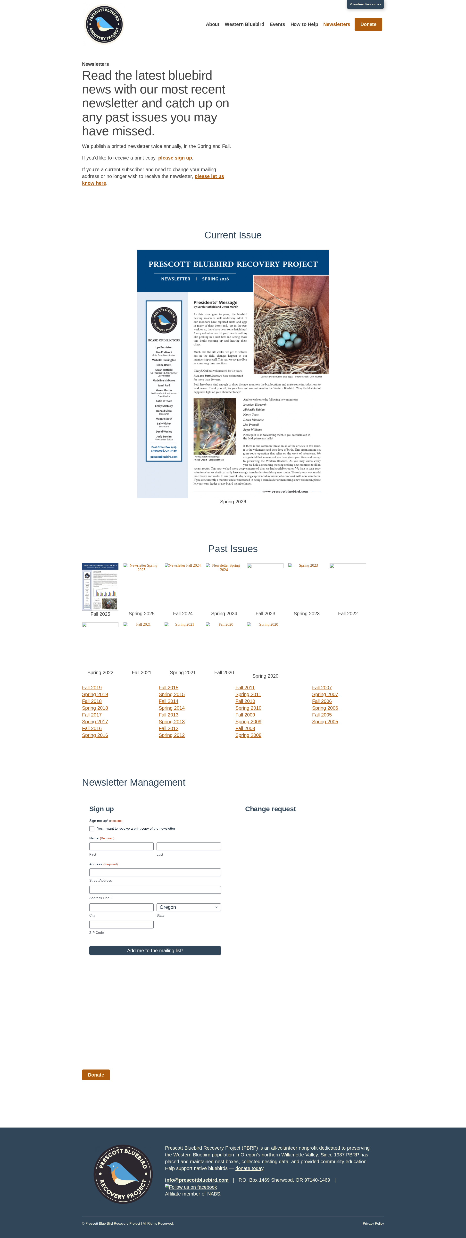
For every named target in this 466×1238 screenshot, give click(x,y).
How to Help (304, 24)
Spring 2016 (95, 735)
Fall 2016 (92, 728)
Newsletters (336, 24)
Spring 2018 (95, 708)
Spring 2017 (95, 721)
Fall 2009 (245, 714)
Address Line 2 (100, 898)
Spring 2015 (172, 694)
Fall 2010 (245, 701)
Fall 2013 (168, 714)
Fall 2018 (92, 701)
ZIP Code (96, 933)
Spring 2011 (248, 694)
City (92, 915)
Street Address (100, 880)
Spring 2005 (325, 721)
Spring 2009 (248, 721)
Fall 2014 (168, 701)
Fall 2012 (168, 728)
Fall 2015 (168, 687)
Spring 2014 (172, 708)
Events (277, 24)
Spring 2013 (172, 721)
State (161, 915)
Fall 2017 (92, 714)
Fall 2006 (322, 701)
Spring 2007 (325, 694)
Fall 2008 (245, 728)
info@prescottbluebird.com (197, 1180)
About (212, 24)
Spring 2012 (172, 735)
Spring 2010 (248, 708)
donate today (249, 1168)
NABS (213, 1193)
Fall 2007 (322, 687)
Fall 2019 (92, 687)
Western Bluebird (244, 24)
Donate (368, 24)
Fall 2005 (322, 714)
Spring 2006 (325, 708)
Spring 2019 (95, 694)
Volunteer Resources (365, 4)
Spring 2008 (248, 735)
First (92, 854)
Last (160, 854)
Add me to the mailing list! (155, 950)
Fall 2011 (245, 687)
